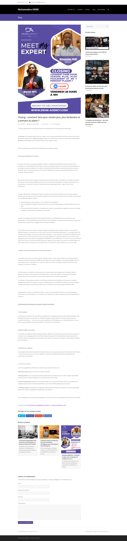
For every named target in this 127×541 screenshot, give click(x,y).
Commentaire (22, 503)
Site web (20, 497)
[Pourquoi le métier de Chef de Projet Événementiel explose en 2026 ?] (97, 72)
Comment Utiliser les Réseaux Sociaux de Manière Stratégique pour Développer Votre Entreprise (49, 443)
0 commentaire (56, 124)
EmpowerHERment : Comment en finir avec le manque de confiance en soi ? (71, 457)
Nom (19, 483)
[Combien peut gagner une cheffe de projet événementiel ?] (97, 43)
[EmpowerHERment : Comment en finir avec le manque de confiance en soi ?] (71, 439)
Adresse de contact (24, 490)
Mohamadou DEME (28, 9)
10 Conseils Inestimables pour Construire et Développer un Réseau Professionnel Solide (27, 442)
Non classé (46, 124)
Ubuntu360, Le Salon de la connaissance (96, 531)
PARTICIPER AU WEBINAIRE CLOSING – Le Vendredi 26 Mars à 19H (47, 405)
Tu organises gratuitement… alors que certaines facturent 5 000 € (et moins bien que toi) (96, 122)
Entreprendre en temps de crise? (28, 531)
